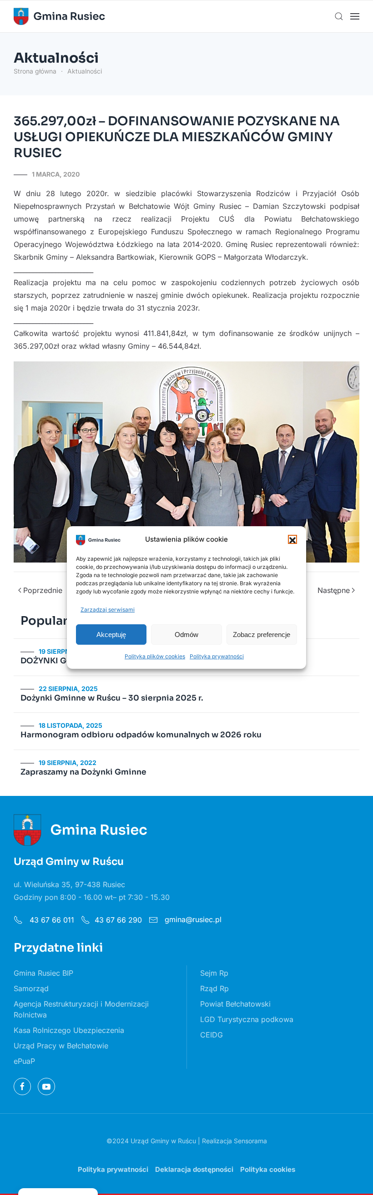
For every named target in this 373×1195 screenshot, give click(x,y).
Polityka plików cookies (155, 656)
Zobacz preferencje (261, 634)
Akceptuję (111, 634)
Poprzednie (42, 590)
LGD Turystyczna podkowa (246, 1019)
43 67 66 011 (50, 919)
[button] (292, 539)
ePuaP (24, 1061)
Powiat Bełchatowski (235, 1003)
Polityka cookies (267, 1169)
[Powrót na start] (59, 16)
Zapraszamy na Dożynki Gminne (83, 772)
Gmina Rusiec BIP (43, 973)
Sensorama (250, 1141)
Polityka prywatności (217, 656)
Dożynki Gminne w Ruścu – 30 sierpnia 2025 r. (111, 698)
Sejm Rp (214, 973)
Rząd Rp (214, 988)
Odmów (186, 634)
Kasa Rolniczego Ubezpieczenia (69, 1030)
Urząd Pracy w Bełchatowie (61, 1045)
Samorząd (31, 988)
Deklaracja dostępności (194, 1169)
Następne (334, 590)
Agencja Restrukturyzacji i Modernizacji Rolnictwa (81, 1009)
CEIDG (211, 1034)
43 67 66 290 (118, 919)
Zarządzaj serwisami (108, 609)
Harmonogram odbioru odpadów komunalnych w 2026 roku (141, 735)
